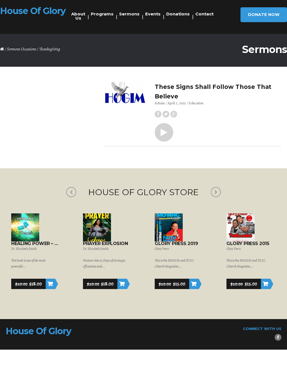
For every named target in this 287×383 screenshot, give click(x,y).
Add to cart (50, 284)
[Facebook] (278, 337)
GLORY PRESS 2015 (247, 243)
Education (196, 103)
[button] (164, 132)
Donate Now (263, 14)
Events (153, 14)
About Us (78, 16)
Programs (102, 14)
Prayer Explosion (105, 243)
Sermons (129, 14)
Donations (178, 14)
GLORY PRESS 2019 (176, 243)
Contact (204, 14)
